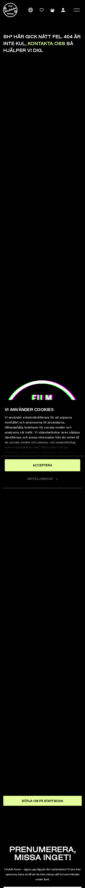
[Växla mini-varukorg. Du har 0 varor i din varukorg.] (52, 10)
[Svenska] (30, 9)
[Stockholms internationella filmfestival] (10, 10)
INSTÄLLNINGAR (40, 479)
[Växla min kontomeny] (63, 10)
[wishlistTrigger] (42, 10)
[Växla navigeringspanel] (77, 10)
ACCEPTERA (42, 465)
